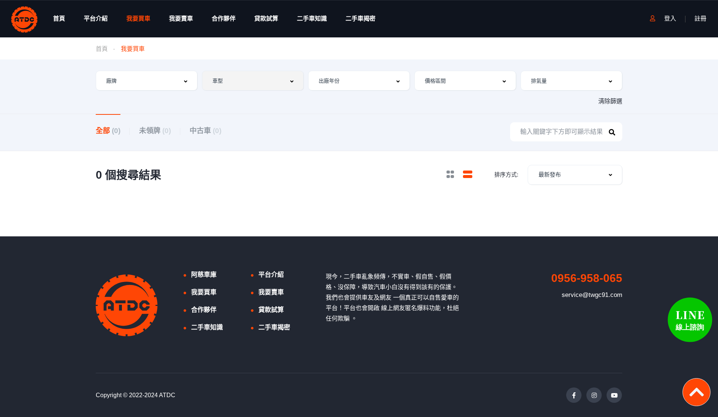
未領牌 (155, 131)
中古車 (205, 131)
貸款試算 (266, 18)
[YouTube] (614, 395)
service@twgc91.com (592, 294)
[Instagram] (594, 395)
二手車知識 (312, 18)
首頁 (59, 18)
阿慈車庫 (204, 274)
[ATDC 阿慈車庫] (24, 19)
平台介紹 (96, 18)
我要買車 (138, 18)
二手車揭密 (360, 18)
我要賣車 (181, 18)
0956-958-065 (586, 278)
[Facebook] (574, 395)
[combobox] (146, 81)
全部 (108, 131)
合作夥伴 (224, 18)
